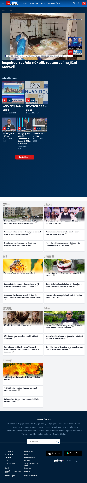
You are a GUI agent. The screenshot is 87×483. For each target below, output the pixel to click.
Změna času (63, 424)
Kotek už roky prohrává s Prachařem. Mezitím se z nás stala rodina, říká (63, 222)
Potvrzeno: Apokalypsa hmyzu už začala (18, 273)
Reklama (8, 457)
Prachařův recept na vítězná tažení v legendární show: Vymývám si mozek (63, 233)
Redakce (27, 471)
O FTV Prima (9, 451)
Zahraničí (34, 4)
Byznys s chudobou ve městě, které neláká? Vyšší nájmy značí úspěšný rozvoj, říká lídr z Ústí (21, 222)
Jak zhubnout (11, 424)
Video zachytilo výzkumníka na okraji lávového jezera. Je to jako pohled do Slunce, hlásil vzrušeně (22, 296)
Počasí (78, 424)
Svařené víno (10, 431)
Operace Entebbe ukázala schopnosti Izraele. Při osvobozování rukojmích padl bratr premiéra (21, 285)
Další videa (23, 157)
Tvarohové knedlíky (29, 434)
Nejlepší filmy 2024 (25, 424)
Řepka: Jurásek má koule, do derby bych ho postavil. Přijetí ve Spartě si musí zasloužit (22, 233)
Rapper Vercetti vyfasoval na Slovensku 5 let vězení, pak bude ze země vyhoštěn (64, 337)
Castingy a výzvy (29, 457)
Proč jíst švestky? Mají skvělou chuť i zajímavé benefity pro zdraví (20, 389)
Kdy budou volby (16, 427)
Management (28, 451)
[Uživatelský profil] (78, 3)
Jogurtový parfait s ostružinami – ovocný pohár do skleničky (64, 274)
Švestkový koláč (59, 434)
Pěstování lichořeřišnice (55, 431)
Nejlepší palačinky (45, 434)
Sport (43, 4)
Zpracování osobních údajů (31, 464)
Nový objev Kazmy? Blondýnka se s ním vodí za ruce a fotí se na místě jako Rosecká (64, 348)
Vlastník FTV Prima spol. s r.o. (13, 472)
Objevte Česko (54, 4)
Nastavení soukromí (30, 476)
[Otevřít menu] (3, 3)
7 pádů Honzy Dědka (60, 427)
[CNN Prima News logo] (12, 3)
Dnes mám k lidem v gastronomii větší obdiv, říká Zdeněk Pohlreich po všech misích (63, 244)
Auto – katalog (44, 427)
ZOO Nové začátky (30, 427)
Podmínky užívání (10, 463)
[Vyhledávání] (74, 3)
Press (26, 454)
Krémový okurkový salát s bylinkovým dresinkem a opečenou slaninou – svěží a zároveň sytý (64, 285)
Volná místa (9, 454)
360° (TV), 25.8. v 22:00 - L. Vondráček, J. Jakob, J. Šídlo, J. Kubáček (24, 139)
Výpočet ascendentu (74, 431)
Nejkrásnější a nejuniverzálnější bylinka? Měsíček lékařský (22, 378)
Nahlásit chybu (10, 476)
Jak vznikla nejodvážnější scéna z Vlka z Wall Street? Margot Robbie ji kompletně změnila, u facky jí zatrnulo (22, 349)
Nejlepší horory (40, 424)
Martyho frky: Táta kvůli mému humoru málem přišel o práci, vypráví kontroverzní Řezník (64, 326)
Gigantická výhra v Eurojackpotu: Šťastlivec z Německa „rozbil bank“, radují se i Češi (20, 244)
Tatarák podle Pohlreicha (26, 431)
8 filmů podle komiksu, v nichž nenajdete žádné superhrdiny (21, 337)
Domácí (24, 4)
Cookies (7, 468)
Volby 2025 (73, 427)
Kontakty (27, 460)
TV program (52, 424)
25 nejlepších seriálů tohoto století (16, 325)
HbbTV (7, 460)
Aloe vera (41, 431)
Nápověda (27, 468)
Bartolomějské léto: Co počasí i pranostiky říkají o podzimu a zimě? (21, 400)
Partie (71, 424)
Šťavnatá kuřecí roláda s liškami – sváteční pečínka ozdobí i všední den (64, 296)
